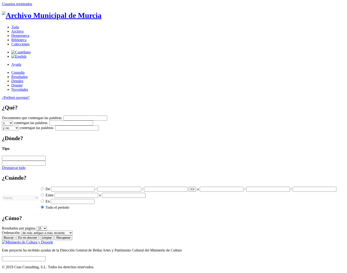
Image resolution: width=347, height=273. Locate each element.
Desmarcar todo (13, 168)
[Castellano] (21, 52)
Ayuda (16, 64)
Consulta (18, 72)
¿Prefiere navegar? (16, 97)
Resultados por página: (19, 228)
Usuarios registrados (17, 4)
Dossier (17, 85)
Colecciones (20, 44)
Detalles (17, 81)
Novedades (19, 89)
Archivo (17, 31)
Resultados (19, 77)
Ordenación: (11, 233)
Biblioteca (18, 40)
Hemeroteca (20, 36)
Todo (15, 27)
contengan (30, 123)
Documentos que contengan (32, 118)
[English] (18, 56)
